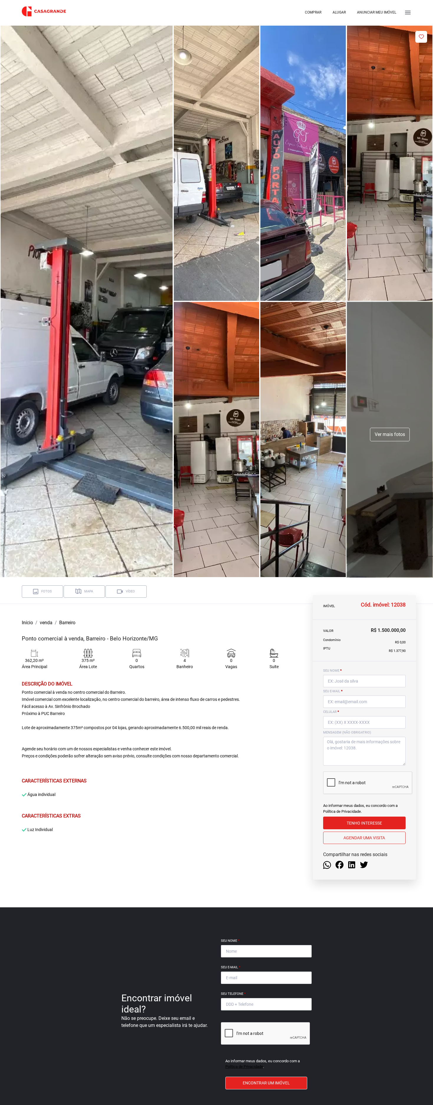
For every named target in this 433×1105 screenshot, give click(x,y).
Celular (331, 712)
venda (46, 622)
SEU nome (332, 671)
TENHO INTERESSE (364, 822)
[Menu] (407, 12)
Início (27, 622)
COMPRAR (313, 12)
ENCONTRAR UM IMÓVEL (266, 1083)
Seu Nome (230, 941)
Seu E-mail (230, 967)
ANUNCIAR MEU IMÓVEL (376, 12)
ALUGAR (339, 12)
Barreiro (67, 622)
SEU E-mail (333, 691)
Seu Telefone (233, 994)
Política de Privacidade (342, 811)
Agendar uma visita (364, 837)
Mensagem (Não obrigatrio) (347, 732)
